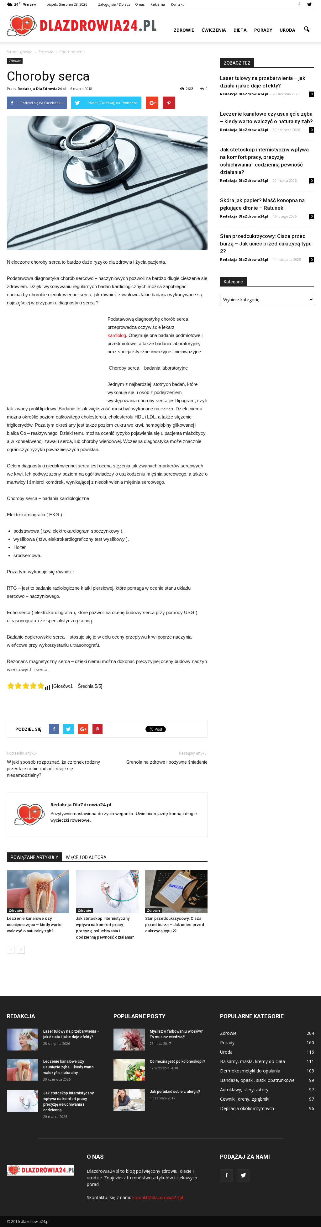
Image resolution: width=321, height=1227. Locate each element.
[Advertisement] (54, 357)
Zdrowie (184, 30)
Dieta (240, 30)
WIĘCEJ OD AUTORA (86, 857)
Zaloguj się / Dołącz (114, 4)
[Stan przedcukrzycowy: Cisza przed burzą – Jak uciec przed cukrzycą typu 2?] (176, 891)
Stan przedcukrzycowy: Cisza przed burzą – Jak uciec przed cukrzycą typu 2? (174, 924)
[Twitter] (309, 4)
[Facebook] (299, 4)
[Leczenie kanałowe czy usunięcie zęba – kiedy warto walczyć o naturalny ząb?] (38, 891)
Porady (263, 30)
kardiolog (117, 335)
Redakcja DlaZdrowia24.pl (42, 88)
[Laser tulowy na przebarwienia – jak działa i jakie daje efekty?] (22, 1040)
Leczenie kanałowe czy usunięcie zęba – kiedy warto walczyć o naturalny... (68, 1067)
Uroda (287, 30)
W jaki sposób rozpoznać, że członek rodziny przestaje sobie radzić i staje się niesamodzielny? (53, 768)
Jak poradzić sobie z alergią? (175, 1091)
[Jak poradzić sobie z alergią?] (129, 1100)
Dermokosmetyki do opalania (250, 1071)
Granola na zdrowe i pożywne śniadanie (167, 762)
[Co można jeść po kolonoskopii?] (129, 1070)
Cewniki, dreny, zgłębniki (244, 1099)
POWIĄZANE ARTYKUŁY (34, 857)
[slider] (26, 685)
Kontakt (177, 4)
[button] (306, 29)
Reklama (157, 4)
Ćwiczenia (214, 30)
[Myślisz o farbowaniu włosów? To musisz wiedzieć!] (129, 1040)
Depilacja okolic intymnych (247, 1108)
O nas (140, 4)
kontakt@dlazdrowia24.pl (157, 1197)
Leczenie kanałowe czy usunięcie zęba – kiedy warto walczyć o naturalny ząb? (34, 924)
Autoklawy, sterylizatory (244, 1090)
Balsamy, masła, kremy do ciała (252, 1061)
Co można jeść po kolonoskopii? (177, 1061)
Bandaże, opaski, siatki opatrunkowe (257, 1080)
